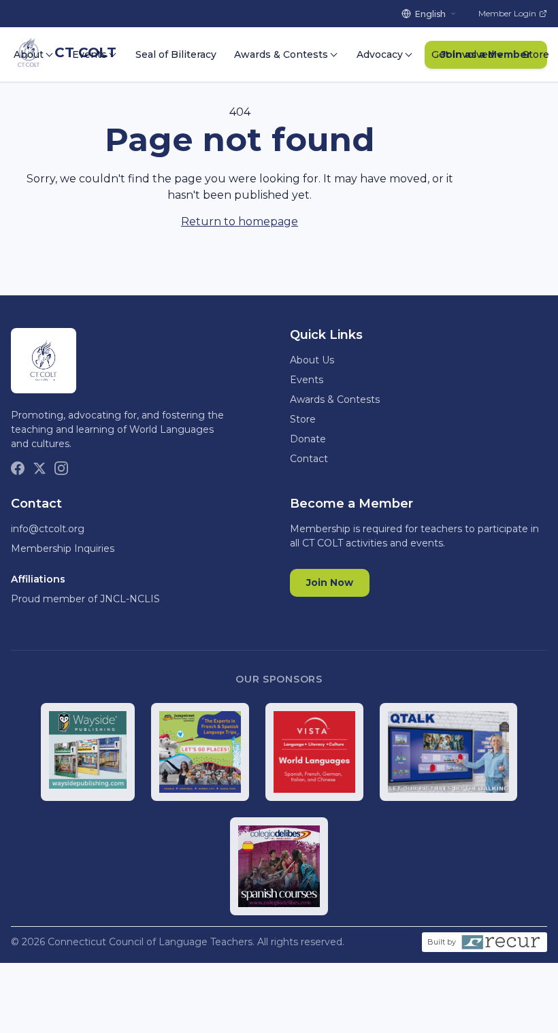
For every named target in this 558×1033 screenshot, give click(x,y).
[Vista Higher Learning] (314, 752)
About (29, 54)
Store (536, 54)
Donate (308, 439)
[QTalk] (448, 752)
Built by (441, 942)
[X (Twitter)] (39, 468)
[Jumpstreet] (200, 752)
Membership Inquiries (62, 548)
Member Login (507, 13)
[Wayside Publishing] (88, 752)
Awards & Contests (281, 54)
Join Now (329, 582)
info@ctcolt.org (47, 529)
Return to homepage (239, 221)
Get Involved (462, 54)
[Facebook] (17, 468)
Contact (309, 459)
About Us (312, 360)
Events (89, 54)
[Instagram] (61, 468)
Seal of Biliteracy (175, 54)
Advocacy (380, 54)
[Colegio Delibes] (279, 866)
